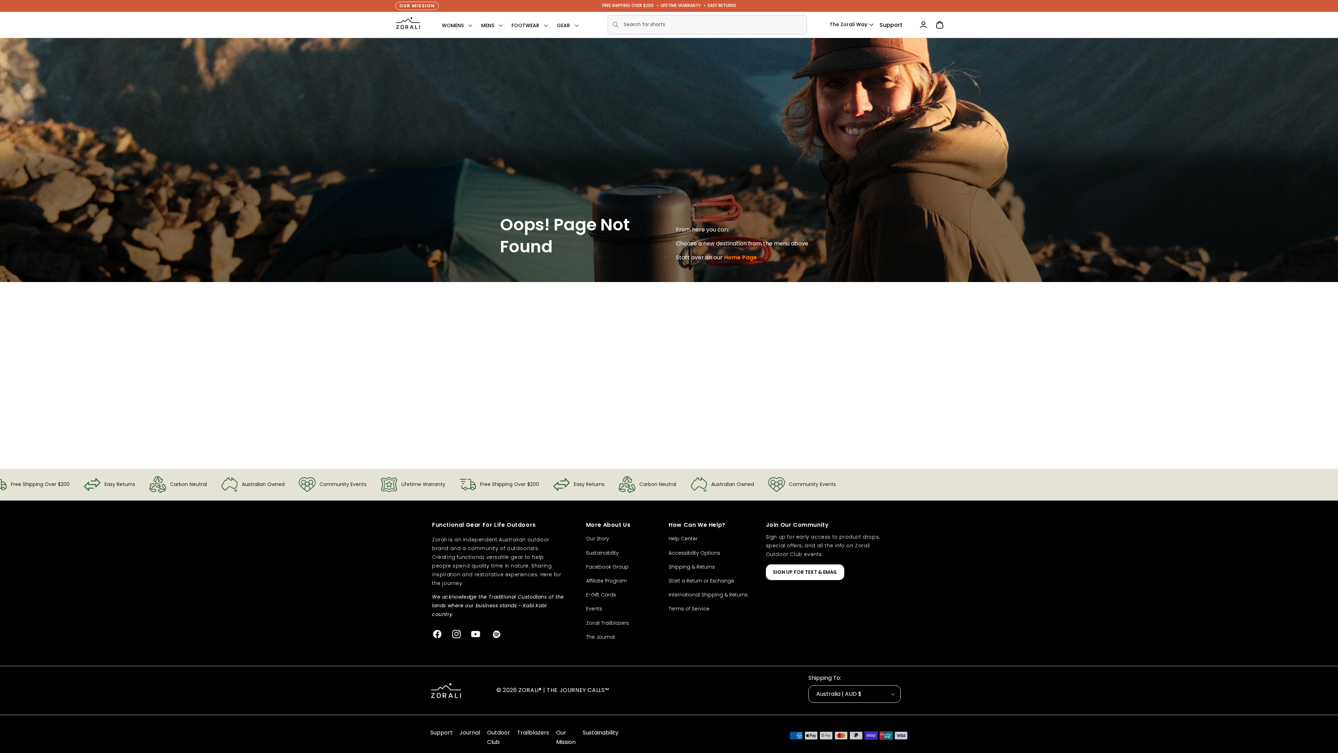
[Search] (615, 24)
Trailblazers (533, 733)
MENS (487, 25)
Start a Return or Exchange (701, 580)
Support (890, 25)
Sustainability (602, 552)
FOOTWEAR (525, 25)
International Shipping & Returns (708, 594)
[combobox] (707, 24)
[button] (452, 25)
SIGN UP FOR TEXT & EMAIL (805, 572)
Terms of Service (689, 608)
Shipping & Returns (692, 566)
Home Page (740, 257)
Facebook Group (607, 566)
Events (594, 608)
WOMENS (453, 25)
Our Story (597, 538)
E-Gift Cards (601, 594)
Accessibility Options (694, 552)
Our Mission (417, 5)
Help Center (683, 538)
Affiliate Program (606, 580)
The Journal (600, 636)
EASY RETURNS (722, 5)
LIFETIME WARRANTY (681, 5)
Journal (470, 733)
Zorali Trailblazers (607, 622)
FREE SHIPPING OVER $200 (628, 5)
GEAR (563, 25)
